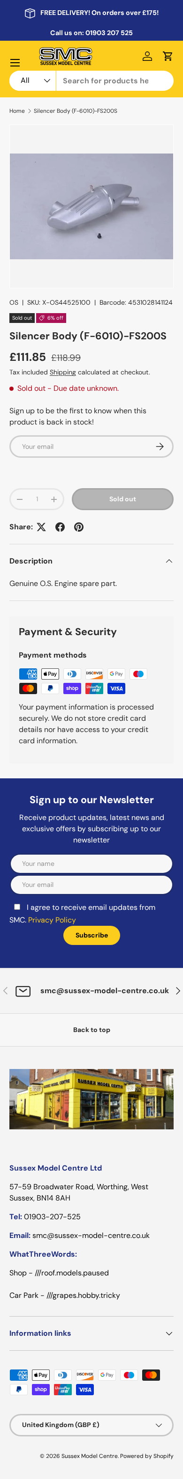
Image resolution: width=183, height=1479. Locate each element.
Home (17, 111)
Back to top (91, 1029)
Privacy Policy (52, 920)
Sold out (122, 499)
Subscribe (92, 935)
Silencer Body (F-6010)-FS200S (75, 111)
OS (13, 302)
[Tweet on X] (41, 527)
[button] (168, 56)
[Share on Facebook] (60, 527)
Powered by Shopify (147, 1456)
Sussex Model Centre (89, 1456)
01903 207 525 (109, 33)
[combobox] (91, 81)
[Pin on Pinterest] (78, 527)
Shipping (63, 372)
